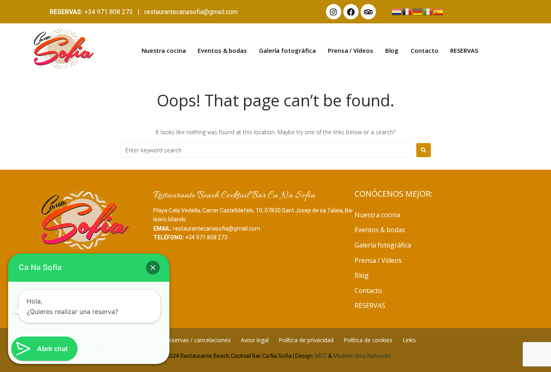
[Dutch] (397, 11)
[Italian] (428, 11)
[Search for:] (266, 150)
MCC (321, 356)
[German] (418, 11)
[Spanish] (439, 11)
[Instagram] (333, 11)
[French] (407, 11)
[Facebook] (351, 11)
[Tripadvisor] (368, 11)
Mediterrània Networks (362, 356)
